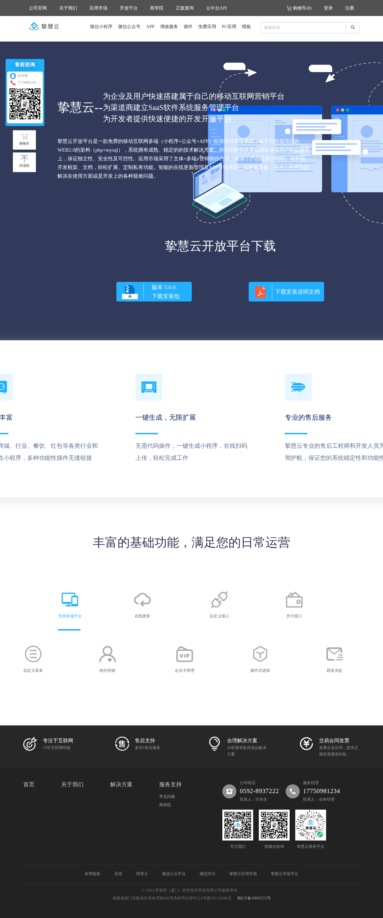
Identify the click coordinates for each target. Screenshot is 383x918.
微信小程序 (101, 26)
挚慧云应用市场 (243, 874)
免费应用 (207, 26)
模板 (246, 26)
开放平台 (129, 8)
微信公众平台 (174, 874)
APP (150, 26)
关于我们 (68, 8)
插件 (188, 26)
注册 (349, 8)
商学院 (156, 8)
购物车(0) (302, 8)
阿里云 (142, 874)
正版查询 (185, 8)
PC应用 (229, 26)
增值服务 (169, 26)
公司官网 (38, 8)
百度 (118, 874)
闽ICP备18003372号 (254, 898)
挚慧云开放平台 (284, 874)
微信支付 (207, 874)
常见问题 (167, 796)
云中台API (216, 8)
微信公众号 (129, 26)
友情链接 (92, 874)
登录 (328, 8)
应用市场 (98, 8)
